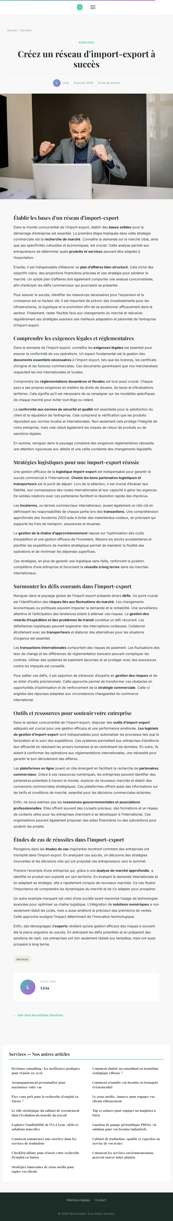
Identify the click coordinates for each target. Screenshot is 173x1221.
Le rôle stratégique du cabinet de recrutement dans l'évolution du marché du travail (45, 1112)
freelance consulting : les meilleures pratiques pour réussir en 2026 (46, 1070)
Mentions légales (78, 1200)
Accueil (12, 30)
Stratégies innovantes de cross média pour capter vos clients (43, 1169)
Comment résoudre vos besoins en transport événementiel (125, 1084)
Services (26, 30)
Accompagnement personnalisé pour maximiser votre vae (38, 1084)
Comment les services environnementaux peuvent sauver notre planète (123, 1155)
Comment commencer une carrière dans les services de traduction (44, 1141)
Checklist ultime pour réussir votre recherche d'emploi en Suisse (45, 1155)
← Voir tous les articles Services (38, 1015)
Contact (100, 1200)
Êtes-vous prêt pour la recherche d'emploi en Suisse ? (45, 1098)
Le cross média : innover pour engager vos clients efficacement (123, 1098)
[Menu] (93, 7)
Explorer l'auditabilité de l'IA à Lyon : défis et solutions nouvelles (45, 1127)
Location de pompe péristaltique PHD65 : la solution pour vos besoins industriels (124, 1127)
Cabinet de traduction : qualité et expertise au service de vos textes (126, 1141)
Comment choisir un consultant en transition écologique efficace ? (125, 1070)
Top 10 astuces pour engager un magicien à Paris (124, 1112)
